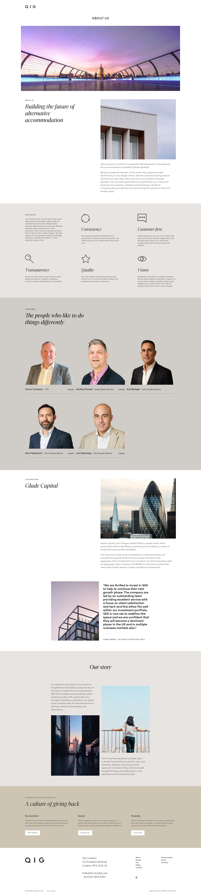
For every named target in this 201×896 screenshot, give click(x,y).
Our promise (33, 833)
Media (138, 865)
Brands (138, 860)
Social (163, 860)
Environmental (167, 857)
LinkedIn (70, 389)
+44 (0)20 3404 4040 (93, 876)
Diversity (164, 862)
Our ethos (138, 833)
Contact (139, 867)
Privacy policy (51, 891)
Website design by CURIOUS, (158, 891)
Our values (85, 833)
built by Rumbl (171, 891)
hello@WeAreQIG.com (94, 873)
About (138, 857)
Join (137, 862)
